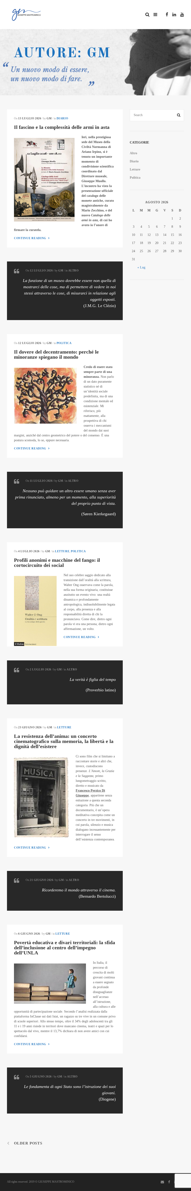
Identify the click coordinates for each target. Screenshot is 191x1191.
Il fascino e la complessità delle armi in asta (61, 127)
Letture (62, 551)
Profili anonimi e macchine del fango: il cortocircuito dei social (57, 562)
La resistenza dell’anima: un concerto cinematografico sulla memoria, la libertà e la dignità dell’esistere (63, 741)
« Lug (141, 267)
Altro (73, 270)
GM (49, 118)
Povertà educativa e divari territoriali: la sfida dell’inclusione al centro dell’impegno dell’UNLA (64, 948)
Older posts (28, 1143)
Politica (64, 343)
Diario (62, 118)
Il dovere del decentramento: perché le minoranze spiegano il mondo (56, 354)
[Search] (179, 115)
